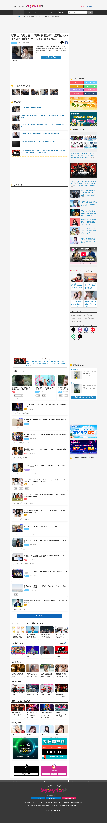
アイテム (80, 781)
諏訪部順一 (32, 503)
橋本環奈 (79, 318)
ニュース (18, 16)
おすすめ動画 (17, 681)
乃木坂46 (90, 315)
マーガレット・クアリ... (18, 548)
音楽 (19, 579)
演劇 (77, 86)
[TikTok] (80, 336)
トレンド (76, 93)
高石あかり (16, 594)
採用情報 (55, 802)
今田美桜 (73, 315)
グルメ (38, 781)
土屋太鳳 (73, 321)
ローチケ (37, 798)
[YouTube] (93, 329)
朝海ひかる (21, 413)
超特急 (15, 442)
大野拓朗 (15, 488)
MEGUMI (43, 395)
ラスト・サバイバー (17, 398)
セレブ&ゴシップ (90, 89)
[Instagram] (80, 329)
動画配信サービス (90, 93)
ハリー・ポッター (17, 473)
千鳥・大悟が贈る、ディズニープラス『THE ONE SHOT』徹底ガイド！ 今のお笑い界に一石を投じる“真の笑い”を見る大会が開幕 (45, 363)
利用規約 (47, 802)
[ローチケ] (89, 6)
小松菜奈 (85, 318)
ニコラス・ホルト (36, 473)
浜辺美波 (79, 315)
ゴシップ (15, 534)
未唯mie (15, 428)
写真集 (84, 315)
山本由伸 (31, 534)
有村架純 (73, 318)
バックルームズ (25, 503)
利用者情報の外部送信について (69, 805)
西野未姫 (60, 395)
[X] (73, 329)
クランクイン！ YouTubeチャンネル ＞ (88, 263)
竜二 (14, 457)
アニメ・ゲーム (90, 86)
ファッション (27, 548)
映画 (77, 82)
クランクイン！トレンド (18, 781)
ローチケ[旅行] (53, 798)
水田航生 (21, 488)
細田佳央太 (32, 563)
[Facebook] (86, 329)
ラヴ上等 (38, 395)
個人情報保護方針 (76, 802)
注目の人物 (16, 723)
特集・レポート (90, 781)
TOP (14, 16)
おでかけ (46, 781)
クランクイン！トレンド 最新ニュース (27, 623)
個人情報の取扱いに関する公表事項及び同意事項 (43, 805)
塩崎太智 (26, 442)
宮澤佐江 (27, 488)
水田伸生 (25, 457)
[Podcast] (73, 336)
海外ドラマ (76, 89)
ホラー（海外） (17, 503)
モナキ (15, 579)
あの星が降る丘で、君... (18, 563)
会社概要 (27, 802)
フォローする (26, 774)
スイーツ (54, 781)
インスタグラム (68, 395)
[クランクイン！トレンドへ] (79, 6)
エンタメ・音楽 (90, 82)
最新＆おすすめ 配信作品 (21, 701)
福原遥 (26, 563)
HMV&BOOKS (68, 798)
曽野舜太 (20, 442)
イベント (31, 781)
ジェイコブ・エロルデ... (18, 395)
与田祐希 (79, 321)
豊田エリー (25, 519)
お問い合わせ (65, 802)
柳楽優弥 (19, 457)
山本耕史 (15, 609)
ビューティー (64, 781)
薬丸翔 (20, 519)
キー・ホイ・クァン (23, 534)
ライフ (72, 781)
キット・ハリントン (26, 473)
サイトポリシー (37, 802)
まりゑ (15, 519)
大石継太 (15, 413)
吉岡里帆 (91, 318)
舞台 (27, 413)
